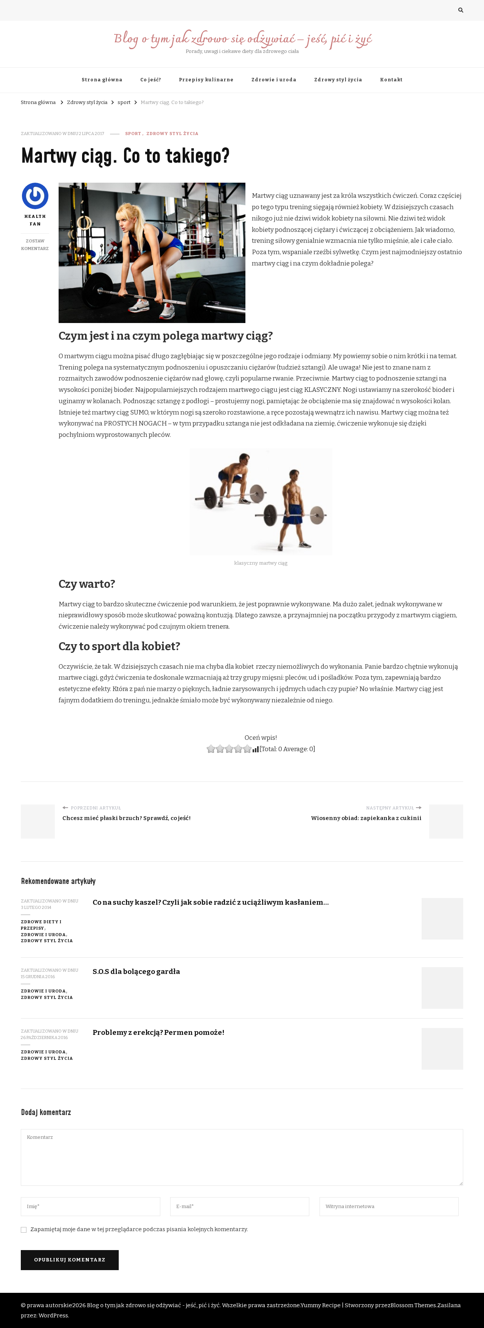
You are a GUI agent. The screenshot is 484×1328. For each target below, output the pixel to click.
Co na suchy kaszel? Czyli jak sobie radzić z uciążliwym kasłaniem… (211, 902)
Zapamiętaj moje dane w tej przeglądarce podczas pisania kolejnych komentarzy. (139, 1229)
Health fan (35, 220)
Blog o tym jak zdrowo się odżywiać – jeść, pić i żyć (242, 39)
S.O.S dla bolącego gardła (136, 971)
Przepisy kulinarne (206, 79)
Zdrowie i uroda (273, 79)
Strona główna (102, 79)
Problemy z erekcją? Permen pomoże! (159, 1032)
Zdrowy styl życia (338, 79)
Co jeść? (150, 79)
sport (133, 133)
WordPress (53, 1315)
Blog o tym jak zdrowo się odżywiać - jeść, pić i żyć (153, 1305)
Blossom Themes (413, 1305)
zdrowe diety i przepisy (41, 925)
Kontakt (391, 79)
